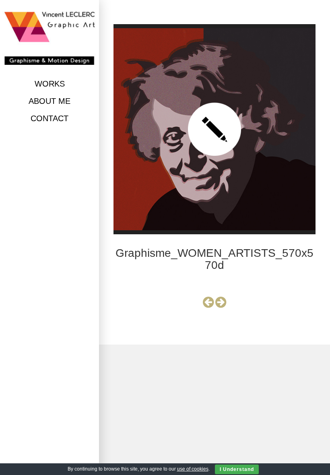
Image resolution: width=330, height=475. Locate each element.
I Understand (237, 469)
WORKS (50, 83)
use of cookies (192, 469)
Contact (49, 118)
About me (49, 101)
